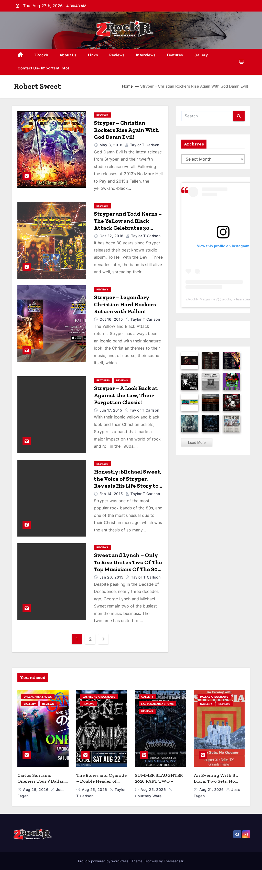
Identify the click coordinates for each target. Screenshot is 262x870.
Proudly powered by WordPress (103, 861)
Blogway (151, 861)
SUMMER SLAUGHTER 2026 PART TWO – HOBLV (159, 781)
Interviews (146, 55)
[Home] (20, 55)
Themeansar (173, 861)
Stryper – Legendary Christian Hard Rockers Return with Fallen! (125, 304)
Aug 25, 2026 (36, 789)
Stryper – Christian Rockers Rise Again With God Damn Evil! (126, 129)
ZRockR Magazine (200, 299)
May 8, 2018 (112, 145)
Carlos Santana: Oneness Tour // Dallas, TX (41, 781)
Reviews (117, 55)
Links (93, 55)
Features (175, 55)
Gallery (201, 55)
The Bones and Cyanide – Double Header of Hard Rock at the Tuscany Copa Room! (101, 783)
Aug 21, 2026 (212, 789)
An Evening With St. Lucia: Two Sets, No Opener (216, 781)
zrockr (226, 299)
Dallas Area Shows (38, 696)
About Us (68, 55)
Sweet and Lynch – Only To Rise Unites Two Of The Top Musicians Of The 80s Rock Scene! (128, 566)
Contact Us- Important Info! (43, 68)
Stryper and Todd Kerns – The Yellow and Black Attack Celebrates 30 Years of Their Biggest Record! (128, 227)
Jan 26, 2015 (112, 577)
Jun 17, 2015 (112, 410)
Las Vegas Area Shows (99, 696)
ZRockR (41, 55)
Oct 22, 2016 (112, 236)
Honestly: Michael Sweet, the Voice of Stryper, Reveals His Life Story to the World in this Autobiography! (127, 485)
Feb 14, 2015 (112, 493)
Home (127, 86)
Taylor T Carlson (144, 145)
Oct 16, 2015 (112, 319)
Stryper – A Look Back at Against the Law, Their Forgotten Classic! (126, 395)
